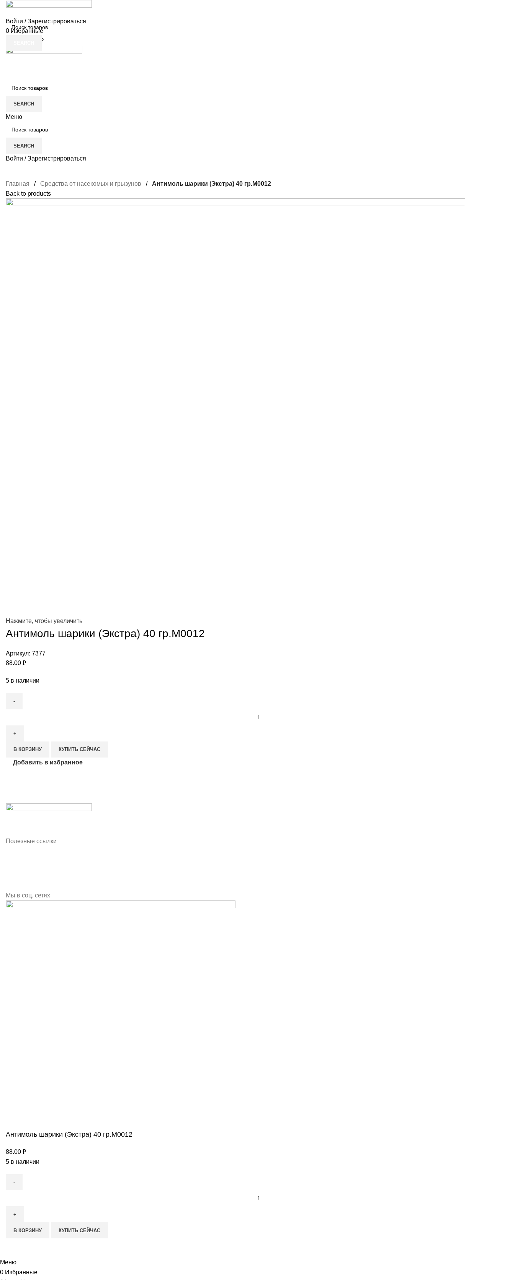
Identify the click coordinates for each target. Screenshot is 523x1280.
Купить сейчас (79, 1230)
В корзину (27, 1230)
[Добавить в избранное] (15, 1247)
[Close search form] (9, 9)
